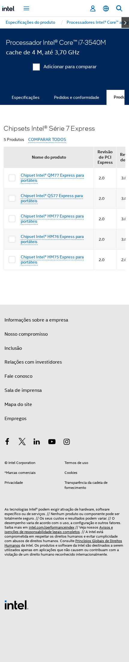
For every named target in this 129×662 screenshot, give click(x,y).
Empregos (15, 419)
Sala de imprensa (23, 390)
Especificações (26, 97)
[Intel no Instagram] (67, 442)
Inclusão (13, 348)
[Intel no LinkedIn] (37, 442)
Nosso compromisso (26, 334)
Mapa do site (18, 404)
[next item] (125, 22)
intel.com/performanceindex (51, 527)
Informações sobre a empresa (36, 320)
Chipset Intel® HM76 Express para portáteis (52, 239)
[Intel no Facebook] (7, 442)
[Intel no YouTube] (52, 442)
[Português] (105, 8)
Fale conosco (18, 376)
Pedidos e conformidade (76, 97)
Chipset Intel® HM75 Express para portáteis (52, 259)
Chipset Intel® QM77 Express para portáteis (52, 177)
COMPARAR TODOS (47, 139)
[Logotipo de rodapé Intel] (16, 605)
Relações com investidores (33, 362)
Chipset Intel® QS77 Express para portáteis (52, 198)
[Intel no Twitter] (22, 442)
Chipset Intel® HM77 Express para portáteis (52, 218)
